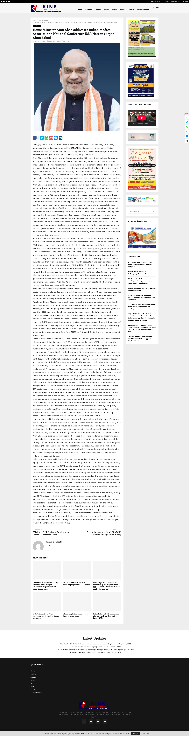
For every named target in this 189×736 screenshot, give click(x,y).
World (114, 9)
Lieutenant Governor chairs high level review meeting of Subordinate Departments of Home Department (46, 585)
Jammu (98, 9)
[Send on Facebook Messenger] (56, 138)
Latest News (36, 25)
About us (167, 1)
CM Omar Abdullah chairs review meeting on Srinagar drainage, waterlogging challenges (140, 281)
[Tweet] (42, 138)
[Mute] (150, 124)
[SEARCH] (154, 211)
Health (122, 9)
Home (80, 9)
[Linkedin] (98, 721)
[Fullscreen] (153, 124)
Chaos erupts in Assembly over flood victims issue (75, 615)
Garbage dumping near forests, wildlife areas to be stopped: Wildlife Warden (140, 339)
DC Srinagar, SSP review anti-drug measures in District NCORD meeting (141, 307)
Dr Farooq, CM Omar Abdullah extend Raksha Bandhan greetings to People (141, 297)
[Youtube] (105, 721)
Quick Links (184, 1)
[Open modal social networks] (60, 138)
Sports (131, 9)
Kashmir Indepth (40, 41)
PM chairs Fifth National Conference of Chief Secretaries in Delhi (51, 533)
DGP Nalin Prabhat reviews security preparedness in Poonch (76, 583)
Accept (135, 734)
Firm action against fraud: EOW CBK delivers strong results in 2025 (104, 533)
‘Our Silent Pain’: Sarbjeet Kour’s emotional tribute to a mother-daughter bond (140, 265)
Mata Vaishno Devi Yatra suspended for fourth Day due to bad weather (46, 616)
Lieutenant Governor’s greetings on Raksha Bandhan (89, 652)
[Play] (131, 124)
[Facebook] (84, 721)
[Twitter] (91, 721)
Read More (145, 733)
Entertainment (143, 9)
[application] (142, 118)
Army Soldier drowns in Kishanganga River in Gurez (89, 647)
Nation (106, 9)
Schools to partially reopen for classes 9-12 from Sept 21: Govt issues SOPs (106, 616)
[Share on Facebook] (35, 138)
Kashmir (88, 9)
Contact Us (175, 1)
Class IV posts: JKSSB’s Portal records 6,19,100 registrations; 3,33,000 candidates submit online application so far (107, 585)
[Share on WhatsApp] (46, 138)
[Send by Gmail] (51, 138)
